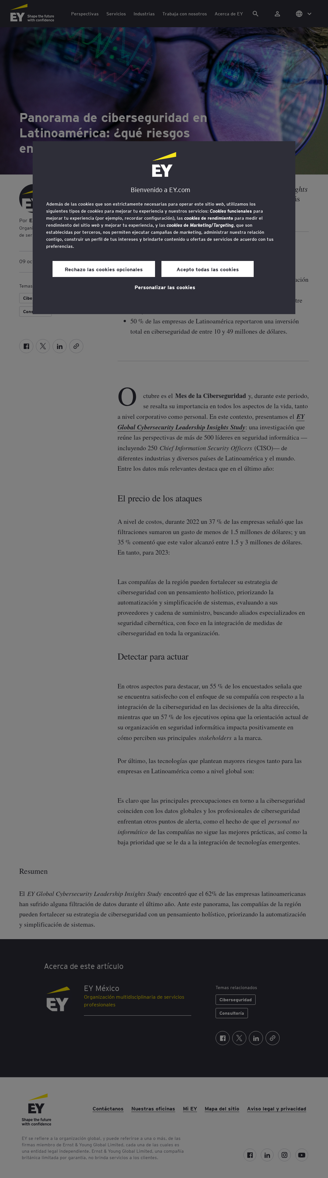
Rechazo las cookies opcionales (104, 268)
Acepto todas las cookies (207, 268)
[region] (164, 227)
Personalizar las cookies (165, 286)
